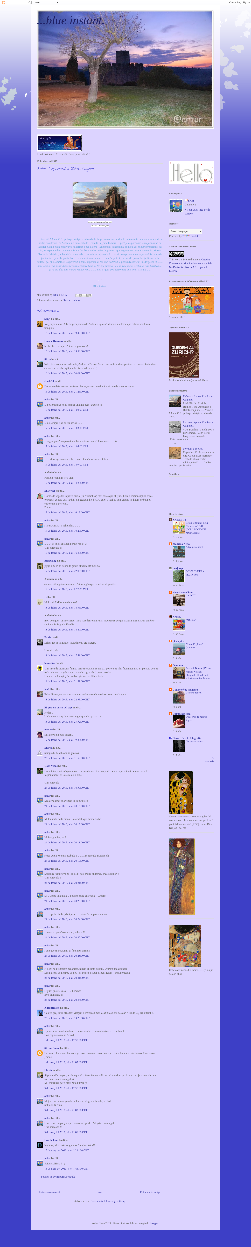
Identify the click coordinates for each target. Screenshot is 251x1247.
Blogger (154, 1223)
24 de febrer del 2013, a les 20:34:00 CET (67, 999)
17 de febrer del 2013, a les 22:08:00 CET (67, 571)
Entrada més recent (49, 1192)
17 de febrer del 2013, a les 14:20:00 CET (67, 482)
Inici (99, 1192)
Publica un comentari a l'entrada (58, 1176)
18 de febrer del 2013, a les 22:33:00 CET (67, 699)
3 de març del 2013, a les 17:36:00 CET (65, 1088)
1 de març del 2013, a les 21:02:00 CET (65, 1062)
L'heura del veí (193, 692)
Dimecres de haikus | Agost (197, 718)
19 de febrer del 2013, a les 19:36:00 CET (67, 739)
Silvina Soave (51, 1048)
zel (45, 597)
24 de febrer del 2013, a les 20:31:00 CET (67, 977)
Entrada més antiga (150, 1192)
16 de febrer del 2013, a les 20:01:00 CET (67, 373)
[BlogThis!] (80, 295)
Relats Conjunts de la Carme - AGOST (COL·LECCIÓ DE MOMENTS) (197, 527)
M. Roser (49, 490)
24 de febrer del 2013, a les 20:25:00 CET (67, 937)
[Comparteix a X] (83, 295)
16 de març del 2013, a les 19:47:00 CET (66, 1168)
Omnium (178, 665)
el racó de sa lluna (183, 592)
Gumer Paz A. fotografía (187, 738)
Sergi (47, 319)
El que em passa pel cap (58, 707)
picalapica (178, 641)
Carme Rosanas (53, 341)
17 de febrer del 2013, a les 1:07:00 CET (66, 464)
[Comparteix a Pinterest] (90, 295)
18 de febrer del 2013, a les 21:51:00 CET (67, 681)
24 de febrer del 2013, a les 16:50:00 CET (67, 787)
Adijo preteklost (194, 546)
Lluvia (48, 1070)
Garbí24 (49, 381)
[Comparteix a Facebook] (87, 295)
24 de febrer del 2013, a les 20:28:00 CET (67, 955)
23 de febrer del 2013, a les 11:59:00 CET (67, 758)
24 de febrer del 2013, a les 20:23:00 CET (67, 901)
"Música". (191, 619)
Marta (48, 747)
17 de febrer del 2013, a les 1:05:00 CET (66, 446)
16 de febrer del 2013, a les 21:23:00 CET (67, 391)
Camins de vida (182, 714)
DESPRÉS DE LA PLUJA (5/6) (195, 572)
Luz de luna (51, 1140)
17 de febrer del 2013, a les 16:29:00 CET (67, 530)
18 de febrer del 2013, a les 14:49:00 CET (67, 629)
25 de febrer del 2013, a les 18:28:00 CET (67, 1018)
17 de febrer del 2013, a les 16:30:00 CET (67, 552)
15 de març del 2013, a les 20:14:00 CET (66, 1150)
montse (48, 729)
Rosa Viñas (51, 766)
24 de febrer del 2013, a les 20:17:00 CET (67, 824)
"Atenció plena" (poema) (194, 645)
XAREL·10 (179, 520)
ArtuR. (177, 617)
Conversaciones (194, 741)
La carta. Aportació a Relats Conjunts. (198, 423)
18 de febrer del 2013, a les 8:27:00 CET (66, 589)
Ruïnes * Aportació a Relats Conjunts (198, 397)
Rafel (47, 689)
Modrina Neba (181, 544)
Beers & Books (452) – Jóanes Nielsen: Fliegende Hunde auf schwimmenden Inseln (198, 673)
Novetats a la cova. (193, 448)
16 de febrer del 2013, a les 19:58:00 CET (67, 351)
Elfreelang (50, 560)
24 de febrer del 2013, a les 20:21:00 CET (67, 882)
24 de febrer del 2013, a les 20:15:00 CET (67, 806)
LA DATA (191, 595)
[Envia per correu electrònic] (77, 295)
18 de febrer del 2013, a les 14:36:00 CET (67, 607)
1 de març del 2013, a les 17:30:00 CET (65, 1040)
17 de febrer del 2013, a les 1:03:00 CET (66, 409)
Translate (194, 236)
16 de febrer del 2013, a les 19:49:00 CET (67, 333)
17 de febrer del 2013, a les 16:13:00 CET (67, 512)
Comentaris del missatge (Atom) (108, 1201)
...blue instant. (71, 20)
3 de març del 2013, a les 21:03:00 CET (65, 1110)
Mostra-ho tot (209, 759)
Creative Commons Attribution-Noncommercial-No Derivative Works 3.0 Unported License (190, 265)
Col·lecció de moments (185, 689)
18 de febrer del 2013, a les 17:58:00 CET (67, 655)
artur (47, 399)
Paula (47, 637)
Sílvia (47, 359)
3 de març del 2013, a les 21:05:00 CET (65, 1132)
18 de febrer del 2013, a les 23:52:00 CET (67, 721)
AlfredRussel (51, 1008)
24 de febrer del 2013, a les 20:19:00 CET (67, 860)
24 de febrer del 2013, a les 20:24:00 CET (67, 919)
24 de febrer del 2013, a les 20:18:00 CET (67, 842)
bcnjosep (178, 568)
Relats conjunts (72, 300)
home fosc (50, 663)
